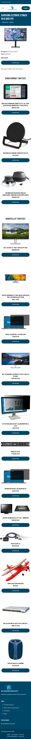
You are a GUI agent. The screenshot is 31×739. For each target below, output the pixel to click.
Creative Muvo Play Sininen (15, 663)
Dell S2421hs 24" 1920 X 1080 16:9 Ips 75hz (15, 248)
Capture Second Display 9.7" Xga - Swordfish (15, 518)
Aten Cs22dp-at (15, 543)
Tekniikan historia (9, 705)
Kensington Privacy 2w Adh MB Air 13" (15, 489)
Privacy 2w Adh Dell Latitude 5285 (15, 334)
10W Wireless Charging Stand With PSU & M (15, 153)
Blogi (5, 714)
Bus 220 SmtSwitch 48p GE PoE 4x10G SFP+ (15, 623)
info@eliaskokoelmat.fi (6, 2)
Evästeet (21, 734)
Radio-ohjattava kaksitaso (15, 583)
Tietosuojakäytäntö (12, 736)
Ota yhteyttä (14, 734)
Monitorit (5, 22)
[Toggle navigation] (3, 8)
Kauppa (26, 8)
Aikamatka (7, 711)
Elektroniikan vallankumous (11, 708)
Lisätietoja (15, 62)
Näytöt (12, 22)
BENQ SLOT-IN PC (15, 451)
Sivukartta (21, 736)
